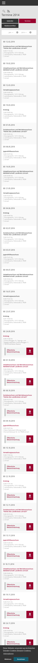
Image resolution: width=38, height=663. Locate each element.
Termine (27, 21)
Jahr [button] (10, 32)
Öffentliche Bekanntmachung (13, 351)
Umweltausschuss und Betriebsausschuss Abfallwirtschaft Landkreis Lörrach (18, 366)
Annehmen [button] (21, 659)
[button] (29, 351)
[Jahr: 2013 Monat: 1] (17, 32)
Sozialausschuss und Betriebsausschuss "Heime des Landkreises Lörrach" (17, 396)
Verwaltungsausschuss (11, 452)
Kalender (10, 21)
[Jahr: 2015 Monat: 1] (30, 32)
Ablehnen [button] (7, 659)
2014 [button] (23, 32)
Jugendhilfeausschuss (11, 426)
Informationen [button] (8, 654)
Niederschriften (10, 26)
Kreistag (6, 336)
